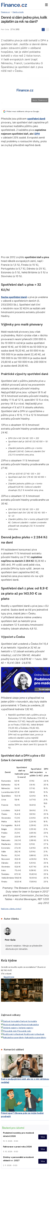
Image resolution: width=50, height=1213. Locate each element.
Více (43, 1137)
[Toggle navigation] (46, 5)
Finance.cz (5, 12)
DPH (37, 133)
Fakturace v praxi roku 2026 (17, 1146)
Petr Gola (5, 29)
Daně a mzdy (18, 12)
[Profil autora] (7, 931)
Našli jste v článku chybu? (11, 909)
